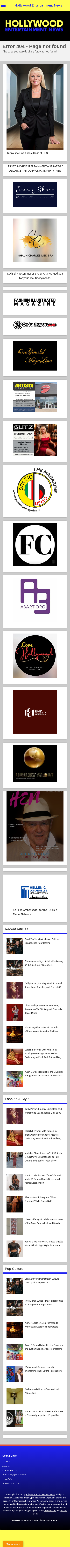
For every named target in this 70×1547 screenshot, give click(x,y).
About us (5, 1466)
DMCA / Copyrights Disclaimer (14, 1475)
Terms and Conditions (10, 1483)
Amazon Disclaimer (9, 1470)
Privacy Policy (7, 1479)
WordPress (28, 1520)
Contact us (6, 1462)
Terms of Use (50, 1511)
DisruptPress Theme (48, 1520)
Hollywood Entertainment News (38, 5)
